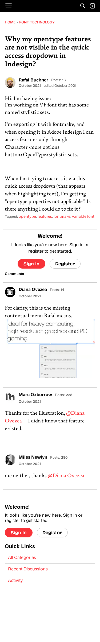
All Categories (22, 558)
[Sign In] (92, 6)
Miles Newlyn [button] (33, 457)
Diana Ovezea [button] (33, 290)
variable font (83, 217)
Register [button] (65, 264)
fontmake (62, 217)
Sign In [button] (31, 264)
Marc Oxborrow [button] (35, 395)
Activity (15, 581)
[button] (10, 82)
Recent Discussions (28, 569)
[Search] (82, 6)
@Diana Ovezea (66, 476)
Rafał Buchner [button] (33, 80)
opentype (27, 217)
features (45, 217)
